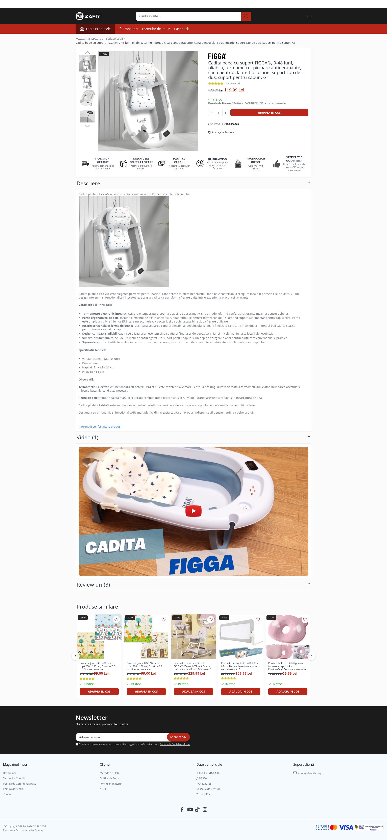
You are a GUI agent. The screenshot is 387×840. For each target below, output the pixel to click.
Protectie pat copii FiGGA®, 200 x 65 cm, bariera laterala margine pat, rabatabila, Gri (239, 666)
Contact (7, 794)
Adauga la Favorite (222, 132)
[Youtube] (189, 809)
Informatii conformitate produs (100, 426)
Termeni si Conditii (14, 778)
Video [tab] (87, 437)
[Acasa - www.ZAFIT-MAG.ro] (96, 16)
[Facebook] (182, 809)
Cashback (181, 29)
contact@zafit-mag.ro (311, 773)
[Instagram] (205, 809)
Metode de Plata (110, 773)
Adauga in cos (269, 112)
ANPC (103, 789)
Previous (87, 53)
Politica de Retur (109, 778)
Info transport (127, 29)
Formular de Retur (156, 29)
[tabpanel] (148, 101)
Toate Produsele (98, 29)
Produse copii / (115, 38)
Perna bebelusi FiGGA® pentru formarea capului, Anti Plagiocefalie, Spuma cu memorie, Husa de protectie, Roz (287, 666)
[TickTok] (197, 809)
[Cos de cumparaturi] (309, 16)
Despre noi (9, 773)
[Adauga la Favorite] (116, 619)
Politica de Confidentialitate (175, 744)
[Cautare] (246, 16)
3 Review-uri (232, 83)
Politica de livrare (13, 789)
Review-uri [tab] (93, 584)
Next (87, 125)
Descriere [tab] (88, 183)
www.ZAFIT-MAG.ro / (90, 38)
